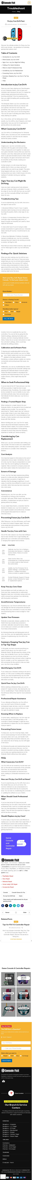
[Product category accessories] (23, 1009)
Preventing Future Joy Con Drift (11, 73)
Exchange (8, 314)
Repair (18, 311)
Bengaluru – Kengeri (9, 1132)
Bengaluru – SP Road (9, 1128)
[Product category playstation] (8, 994)
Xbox (16, 302)
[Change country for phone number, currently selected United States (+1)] (4, 295)
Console (5, 892)
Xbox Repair (6, 879)
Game (20, 896)
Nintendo (24, 302)
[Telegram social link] (18, 905)
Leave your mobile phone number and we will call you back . (15, 864)
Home (14, 11)
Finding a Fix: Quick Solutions (11, 65)
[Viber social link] (22, 905)
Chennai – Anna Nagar (9, 1147)
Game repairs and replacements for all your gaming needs (15, 900)
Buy (6, 311)
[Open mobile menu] (29, 2)
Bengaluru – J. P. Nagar (10, 1126)
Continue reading (16, 939)
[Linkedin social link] (10, 905)
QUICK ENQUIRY (20, 843)
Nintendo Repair (7, 881)
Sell (12, 311)
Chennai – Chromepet (9, 1149)
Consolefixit (5, 866)
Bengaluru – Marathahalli (10, 1130)
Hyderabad (6, 1156)
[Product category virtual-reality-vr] (23, 979)
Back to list (16, 912)
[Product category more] (8, 1009)
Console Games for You (18, 892)
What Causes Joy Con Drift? (10, 59)
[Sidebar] (2, 356)
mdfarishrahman (12, 24)
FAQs (4, 81)
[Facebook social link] (2, 905)
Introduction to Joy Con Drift (11, 57)
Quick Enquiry (6, 1060)
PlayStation (8, 302)
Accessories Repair (8, 887)
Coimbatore (6, 1143)
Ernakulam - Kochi (8, 1162)
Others (7, 305)
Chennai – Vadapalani (9, 1145)
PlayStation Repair (7, 876)
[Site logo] (8, 2)
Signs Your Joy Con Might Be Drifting (13, 62)
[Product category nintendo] (23, 994)
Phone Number (8, 291)
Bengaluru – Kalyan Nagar (10, 1136)
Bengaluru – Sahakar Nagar (11, 1134)
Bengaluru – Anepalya (9, 1124)
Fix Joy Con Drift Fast (9, 896)
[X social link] (6, 905)
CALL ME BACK (8, 318)
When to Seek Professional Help (12, 68)
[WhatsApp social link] (14, 905)
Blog (18, 11)
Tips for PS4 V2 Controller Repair (16, 925)
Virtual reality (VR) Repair (9, 884)
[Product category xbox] (8, 979)
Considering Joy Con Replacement (12, 70)
